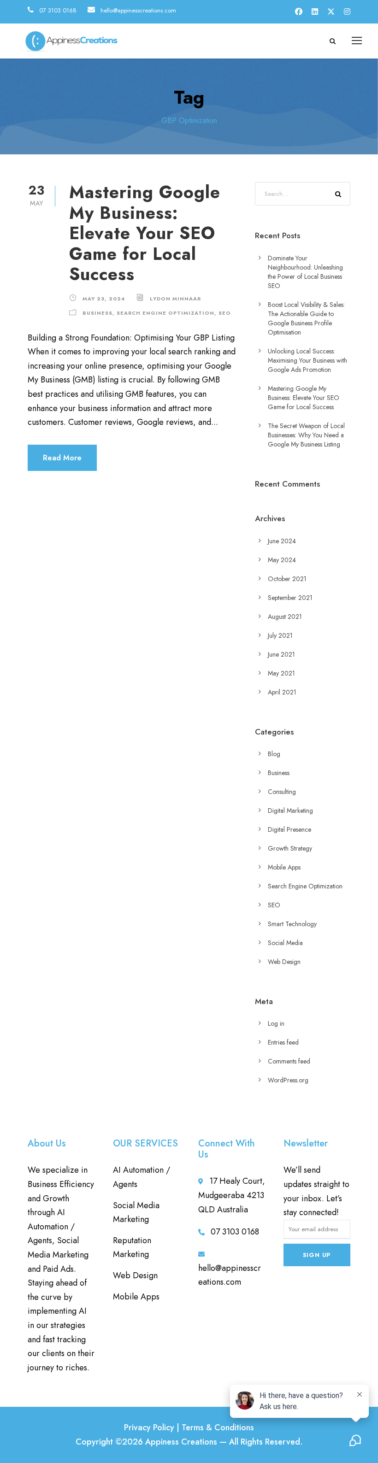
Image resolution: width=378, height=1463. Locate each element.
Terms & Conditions (218, 1428)
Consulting (282, 791)
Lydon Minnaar (175, 298)
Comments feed (289, 1061)
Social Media (285, 942)
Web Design (284, 961)
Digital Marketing (290, 810)
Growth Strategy (290, 848)
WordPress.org (288, 1080)
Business (97, 313)
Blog (274, 753)
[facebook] (298, 12)
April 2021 (282, 692)
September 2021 (290, 597)
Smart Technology (292, 923)
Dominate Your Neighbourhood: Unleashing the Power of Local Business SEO (305, 271)
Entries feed (283, 1042)
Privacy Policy (149, 1428)
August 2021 (285, 616)
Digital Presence (289, 829)
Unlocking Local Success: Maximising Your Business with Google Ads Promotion (307, 360)
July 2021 (280, 635)
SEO (225, 313)
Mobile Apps (284, 867)
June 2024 (282, 541)
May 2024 (282, 559)
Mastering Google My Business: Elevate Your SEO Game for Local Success (144, 233)
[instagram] (347, 12)
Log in (276, 1023)
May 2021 (281, 673)
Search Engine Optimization (165, 313)
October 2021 (287, 578)
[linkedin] (315, 12)
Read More (62, 457)
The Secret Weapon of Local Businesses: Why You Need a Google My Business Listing (306, 435)
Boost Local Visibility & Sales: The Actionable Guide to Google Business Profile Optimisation (306, 318)
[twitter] (331, 12)
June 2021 (281, 654)
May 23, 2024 (104, 298)
